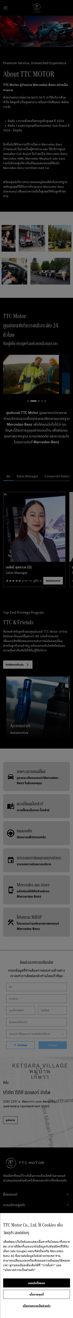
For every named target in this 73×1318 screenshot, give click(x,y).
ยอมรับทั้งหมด (36, 1283)
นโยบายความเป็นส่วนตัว (36, 1306)
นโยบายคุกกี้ (36, 1294)
